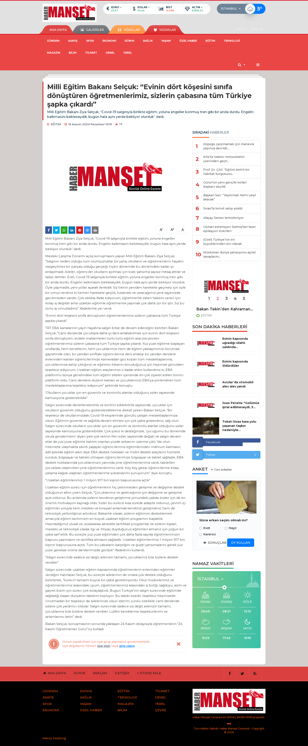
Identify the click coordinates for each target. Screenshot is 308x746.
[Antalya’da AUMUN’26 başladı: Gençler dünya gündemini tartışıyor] (226, 285)
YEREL (127, 52)
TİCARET (91, 52)
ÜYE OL (241, 29)
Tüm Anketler (223, 469)
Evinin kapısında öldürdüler (235, 364)
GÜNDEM (53, 40)
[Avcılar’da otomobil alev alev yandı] (206, 384)
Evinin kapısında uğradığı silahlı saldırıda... (235, 343)
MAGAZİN (53, 52)
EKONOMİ (109, 40)
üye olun (103, 646)
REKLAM (100, 673)
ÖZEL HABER (188, 40)
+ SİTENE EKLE (149, 673)
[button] (232, 9)
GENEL (110, 52)
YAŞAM (166, 40)
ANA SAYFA (58, 30)
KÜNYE (79, 673)
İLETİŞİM (122, 673)
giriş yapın (127, 646)
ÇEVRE (160, 710)
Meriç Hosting (54, 738)
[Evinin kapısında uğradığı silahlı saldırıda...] (206, 343)
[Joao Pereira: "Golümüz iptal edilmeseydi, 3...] (206, 405)
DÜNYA (129, 40)
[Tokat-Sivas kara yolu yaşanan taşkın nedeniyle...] (206, 426)
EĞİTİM (210, 40)
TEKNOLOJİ (232, 40)
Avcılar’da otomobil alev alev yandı (237, 384)
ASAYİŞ (73, 40)
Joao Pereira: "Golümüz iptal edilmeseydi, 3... (240, 405)
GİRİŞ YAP (256, 29)
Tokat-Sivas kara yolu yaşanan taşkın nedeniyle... (239, 426)
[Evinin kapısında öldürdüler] (206, 363)
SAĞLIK (148, 40)
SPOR (90, 40)
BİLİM (72, 52)
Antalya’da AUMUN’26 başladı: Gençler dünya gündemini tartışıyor (226, 309)
